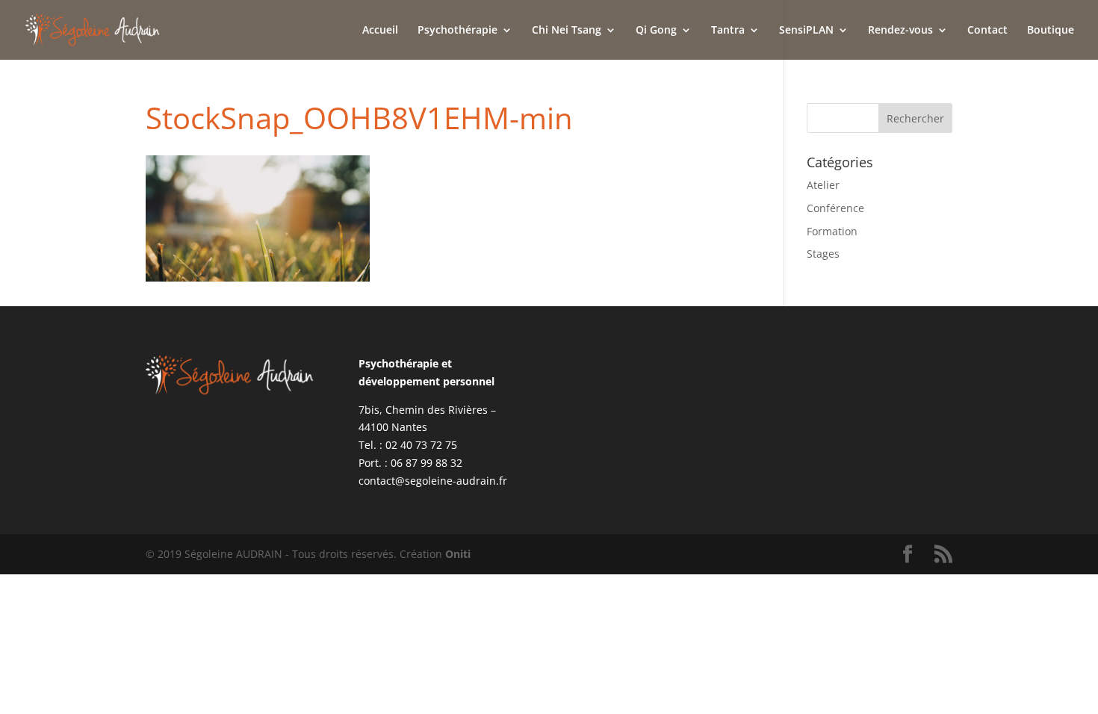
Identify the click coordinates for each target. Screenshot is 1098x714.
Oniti (458, 554)
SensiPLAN (806, 31)
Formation (832, 231)
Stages (823, 253)
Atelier (823, 185)
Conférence (835, 208)
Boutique (1050, 31)
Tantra (728, 31)
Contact (987, 31)
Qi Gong (656, 31)
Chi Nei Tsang (566, 31)
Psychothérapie (457, 31)
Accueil (380, 31)
